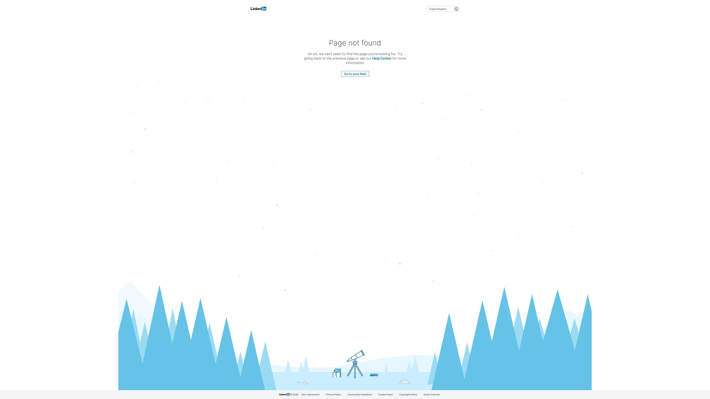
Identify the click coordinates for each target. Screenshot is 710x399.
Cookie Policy (385, 394)
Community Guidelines (360, 394)
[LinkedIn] (258, 10)
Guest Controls (432, 394)
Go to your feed (355, 74)
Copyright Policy (408, 394)
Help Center (381, 58)
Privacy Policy (333, 394)
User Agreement (311, 394)
